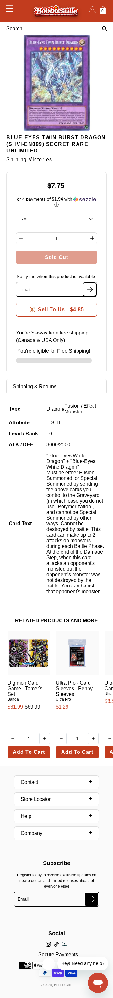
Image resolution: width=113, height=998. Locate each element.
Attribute (19, 422)
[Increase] (92, 238)
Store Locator (36, 799)
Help (26, 816)
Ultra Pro (63, 699)
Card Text (20, 523)
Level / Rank (23, 433)
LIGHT (53, 422)
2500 (64, 444)
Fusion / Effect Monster (80, 408)
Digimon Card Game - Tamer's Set (25, 688)
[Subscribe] (90, 289)
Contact (29, 782)
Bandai (14, 699)
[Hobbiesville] (56, 11)
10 (49, 433)
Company (31, 833)
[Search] (104, 28)
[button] (56, 202)
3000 (52, 444)
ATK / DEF (21, 444)
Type (14, 408)
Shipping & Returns (34, 386)
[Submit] (91, 899)
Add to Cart (29, 752)
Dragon (54, 408)
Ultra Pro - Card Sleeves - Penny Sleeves (74, 688)
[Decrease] (20, 238)
